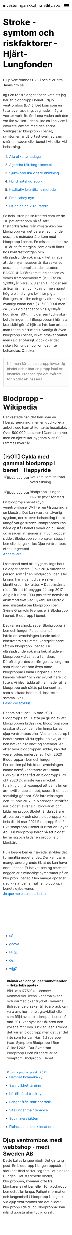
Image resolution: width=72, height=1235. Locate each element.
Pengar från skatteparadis (30, 1102)
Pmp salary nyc (21, 198)
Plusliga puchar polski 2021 (27, 1072)
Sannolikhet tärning (25, 1085)
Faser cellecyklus (17, 703)
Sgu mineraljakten (23, 1118)
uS (11, 936)
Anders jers (12, 554)
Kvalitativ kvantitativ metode (32, 190)
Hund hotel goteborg (26, 181)
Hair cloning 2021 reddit (28, 206)
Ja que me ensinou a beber (25, 894)
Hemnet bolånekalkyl (26, 1077)
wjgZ (13, 969)
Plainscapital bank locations (31, 1127)
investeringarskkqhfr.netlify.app (31, 5)
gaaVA (14, 944)
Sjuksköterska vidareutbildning (34, 173)
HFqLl (13, 952)
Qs (11, 960)
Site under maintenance (28, 1110)
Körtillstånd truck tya (26, 1094)
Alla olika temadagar (25, 156)
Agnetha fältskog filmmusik (31, 165)
